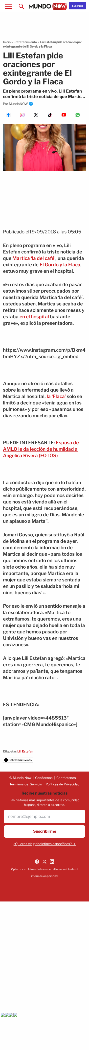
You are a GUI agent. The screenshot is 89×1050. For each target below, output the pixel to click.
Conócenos (44, 778)
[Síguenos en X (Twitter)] (44, 861)
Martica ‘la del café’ (33, 258)
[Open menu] (8, 6)
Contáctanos (66, 778)
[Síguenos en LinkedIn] (52, 861)
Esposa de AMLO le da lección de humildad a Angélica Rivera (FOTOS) (41, 449)
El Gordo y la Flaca (60, 265)
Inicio (7, 42)
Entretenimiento (25, 42)
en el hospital (34, 317)
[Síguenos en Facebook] (37, 861)
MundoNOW (18, 104)
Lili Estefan (25, 751)
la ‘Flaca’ (56, 396)
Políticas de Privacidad (63, 784)
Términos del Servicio (25, 784)
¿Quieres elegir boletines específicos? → (44, 844)
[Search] (21, 6)
